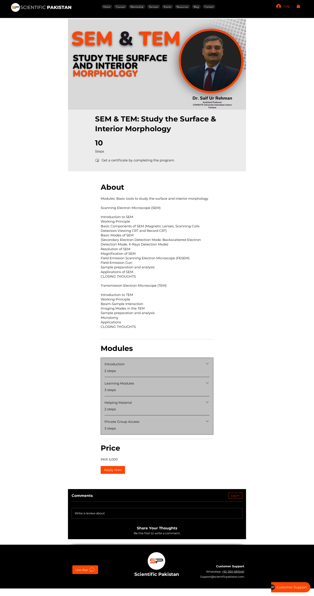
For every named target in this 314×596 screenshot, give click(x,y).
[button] (153, 7)
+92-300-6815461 (233, 571)
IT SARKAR (183, 590)
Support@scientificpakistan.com (222, 576)
